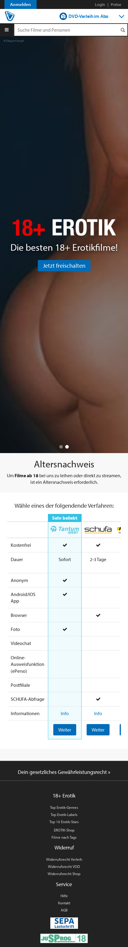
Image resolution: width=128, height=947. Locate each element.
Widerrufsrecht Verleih (64, 859)
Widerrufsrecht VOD (64, 866)
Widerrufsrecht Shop (64, 873)
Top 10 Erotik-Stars (64, 821)
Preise (116, 4)
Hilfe (64, 895)
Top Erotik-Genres (64, 807)
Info (65, 713)
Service (64, 884)
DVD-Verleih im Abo (88, 16)
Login (100, 4)
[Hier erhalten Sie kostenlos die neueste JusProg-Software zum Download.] (64, 937)
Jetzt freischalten (64, 265)
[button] (61, 447)
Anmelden (20, 4)
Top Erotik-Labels (64, 814)
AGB (64, 910)
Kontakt (64, 902)
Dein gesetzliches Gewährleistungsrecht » (64, 772)
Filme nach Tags (64, 837)
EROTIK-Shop (64, 830)
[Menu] (6, 29)
